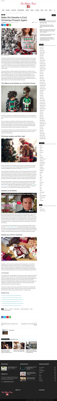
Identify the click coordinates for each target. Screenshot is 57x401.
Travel (50, 10)
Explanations (42, 163)
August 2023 (42, 70)
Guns (41, 175)
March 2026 (42, 50)
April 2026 (42, 48)
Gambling (41, 170)
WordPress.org (42, 210)
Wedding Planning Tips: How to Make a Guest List (9, 324)
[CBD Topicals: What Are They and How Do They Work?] (4, 368)
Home (3, 10)
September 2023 (43, 68)
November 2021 (43, 105)
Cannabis (41, 152)
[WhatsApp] (10, 25)
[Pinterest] (7, 25)
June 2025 (41, 55)
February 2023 (42, 80)
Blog (40, 148)
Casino (41, 155)
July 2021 (41, 112)
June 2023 (41, 73)
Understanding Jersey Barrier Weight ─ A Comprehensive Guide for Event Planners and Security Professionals (47, 39)
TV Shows (37, 10)
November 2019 (43, 138)
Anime (42, 10)
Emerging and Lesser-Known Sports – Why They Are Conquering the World (47, 35)
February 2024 (42, 60)
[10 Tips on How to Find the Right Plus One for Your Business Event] (19, 345)
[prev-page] (2, 354)
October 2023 (42, 67)
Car (40, 153)
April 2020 (42, 131)
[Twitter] (5, 25)
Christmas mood (25, 168)
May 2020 (41, 130)
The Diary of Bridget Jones (11, 227)
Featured (41, 165)
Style (41, 190)
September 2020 (43, 123)
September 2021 (43, 108)
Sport (46, 10)
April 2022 (42, 97)
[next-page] (3, 354)
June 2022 (41, 93)
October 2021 (42, 107)
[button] (54, 10)
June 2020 (41, 128)
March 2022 (42, 98)
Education (13, 10)
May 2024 (41, 57)
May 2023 (41, 75)
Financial (41, 167)
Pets (40, 187)
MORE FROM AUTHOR (14, 339)
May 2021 (41, 115)
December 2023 (43, 63)
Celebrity (41, 157)
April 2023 (42, 77)
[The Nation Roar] (28, 5)
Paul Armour (4, 22)
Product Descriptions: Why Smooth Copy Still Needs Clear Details (48, 22)
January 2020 (42, 135)
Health (41, 177)
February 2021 (42, 120)
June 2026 (41, 47)
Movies (31, 10)
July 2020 (41, 126)
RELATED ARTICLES (5, 339)
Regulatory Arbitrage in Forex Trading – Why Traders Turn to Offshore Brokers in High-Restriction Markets (47, 30)
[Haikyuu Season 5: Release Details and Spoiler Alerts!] (23, 379)
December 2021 (43, 103)
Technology (42, 192)
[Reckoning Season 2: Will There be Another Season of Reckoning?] (23, 368)
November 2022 (43, 85)
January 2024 (42, 62)
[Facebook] (2, 25)
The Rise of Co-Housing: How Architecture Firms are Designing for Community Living (31, 351)
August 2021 (42, 110)
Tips (4, 14)
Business (8, 10)
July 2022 (41, 92)
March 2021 (42, 118)
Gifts (5, 13)
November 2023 (43, 65)
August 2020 (42, 125)
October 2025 (42, 52)
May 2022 (41, 95)
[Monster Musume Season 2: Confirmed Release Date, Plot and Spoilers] (23, 374)
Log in (41, 207)
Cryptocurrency (42, 158)
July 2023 (41, 72)
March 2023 (42, 78)
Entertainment (20, 10)
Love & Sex (42, 182)
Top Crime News (43, 195)
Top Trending (42, 197)
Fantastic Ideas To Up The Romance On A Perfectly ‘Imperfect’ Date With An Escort (6, 351)
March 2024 (42, 58)
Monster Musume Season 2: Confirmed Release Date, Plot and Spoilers (31, 373)
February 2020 (42, 133)
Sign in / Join (3, 0)
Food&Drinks (42, 168)
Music (41, 185)
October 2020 (42, 122)
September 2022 (43, 88)
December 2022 (43, 83)
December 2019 (43, 136)
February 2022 (42, 100)
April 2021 (42, 117)
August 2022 (42, 90)
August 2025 (42, 53)
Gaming (27, 10)
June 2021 (41, 113)
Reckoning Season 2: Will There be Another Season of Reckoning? (32, 368)
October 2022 (42, 87)
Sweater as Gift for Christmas (6, 310)
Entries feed (42, 209)
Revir (2, 63)
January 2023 (42, 82)
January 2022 (42, 102)
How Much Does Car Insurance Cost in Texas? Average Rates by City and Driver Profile (47, 26)
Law (40, 180)
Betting (41, 147)
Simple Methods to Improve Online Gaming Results (29, 324)
